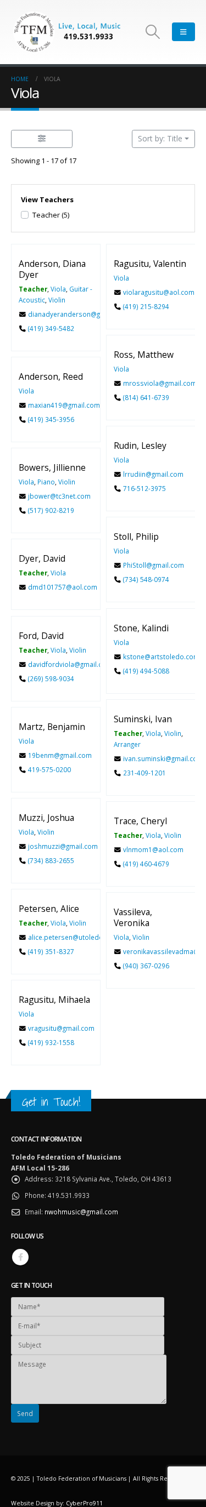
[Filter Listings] (42, 139)
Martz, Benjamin (52, 727)
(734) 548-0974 (146, 579)
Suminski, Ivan (143, 719)
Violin (56, 299)
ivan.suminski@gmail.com (163, 758)
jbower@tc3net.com (59, 496)
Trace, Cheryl (140, 821)
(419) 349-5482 (51, 328)
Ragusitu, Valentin (150, 264)
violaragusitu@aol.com (158, 292)
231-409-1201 (144, 772)
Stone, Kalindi (141, 628)
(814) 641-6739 (146, 397)
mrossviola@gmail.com (159, 383)
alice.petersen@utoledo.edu (72, 937)
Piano (46, 481)
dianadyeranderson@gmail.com (78, 314)
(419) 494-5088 (146, 670)
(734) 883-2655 (51, 860)
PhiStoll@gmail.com (153, 565)
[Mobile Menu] (183, 31)
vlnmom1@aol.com (153, 849)
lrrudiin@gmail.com (153, 474)
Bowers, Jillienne (52, 468)
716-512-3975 (144, 488)
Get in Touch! (51, 1102)
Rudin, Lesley (140, 446)
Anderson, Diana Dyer (52, 269)
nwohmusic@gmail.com (81, 1211)
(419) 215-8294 (146, 306)
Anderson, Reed (51, 376)
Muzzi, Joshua (46, 818)
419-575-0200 (49, 769)
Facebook (20, 1257)
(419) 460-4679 (146, 863)
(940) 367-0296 (146, 965)
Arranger (127, 744)
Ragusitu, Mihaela (54, 1000)
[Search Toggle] (153, 32)
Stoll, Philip (136, 537)
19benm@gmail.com (60, 755)
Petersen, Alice (49, 909)
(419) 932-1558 (51, 1042)
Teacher (50, 215)
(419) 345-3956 (51, 419)
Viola (58, 288)
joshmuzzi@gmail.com (63, 846)
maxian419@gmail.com (64, 405)
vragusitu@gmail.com (61, 1028)
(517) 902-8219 (51, 510)
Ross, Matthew (144, 355)
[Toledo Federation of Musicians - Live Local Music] (66, 32)
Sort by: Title (160, 138)
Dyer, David (42, 559)
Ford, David (41, 636)
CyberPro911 (84, 1503)
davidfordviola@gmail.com (70, 664)
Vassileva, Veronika (133, 917)
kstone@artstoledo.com (161, 656)
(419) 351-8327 (51, 951)
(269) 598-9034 (51, 678)
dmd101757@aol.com (62, 587)
